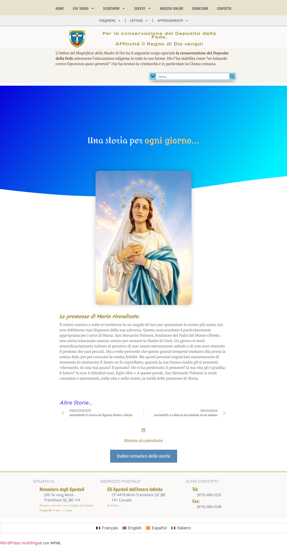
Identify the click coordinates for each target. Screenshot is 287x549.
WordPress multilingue (21, 542)
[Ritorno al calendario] (143, 430)
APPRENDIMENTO (170, 21)
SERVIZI (139, 8)
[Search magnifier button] (232, 76)
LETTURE (136, 21)
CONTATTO (224, 8)
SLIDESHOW (111, 8)
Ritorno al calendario (143, 440)
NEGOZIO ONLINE (172, 8)
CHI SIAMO (81, 8)
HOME (60, 8)
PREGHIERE (107, 21)
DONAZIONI (200, 8)
